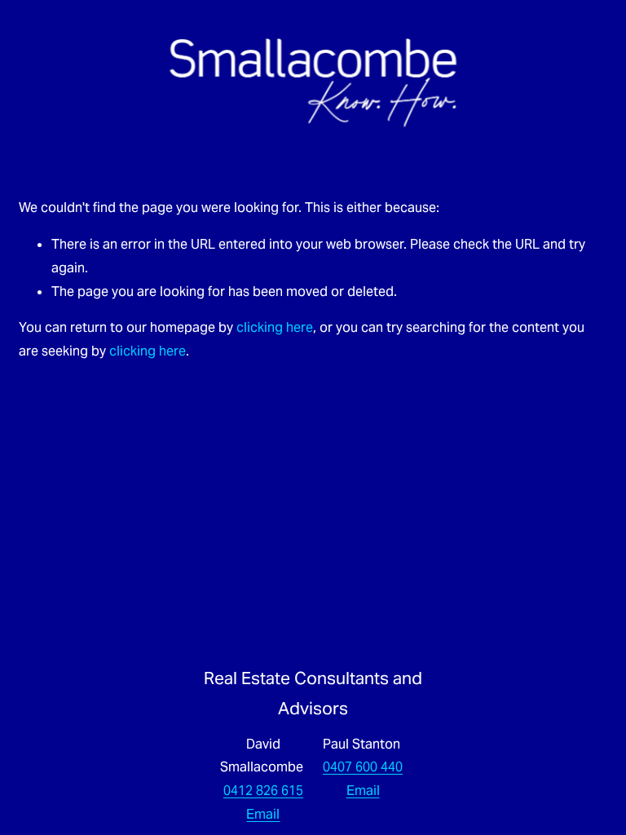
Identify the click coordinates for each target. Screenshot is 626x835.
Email (263, 814)
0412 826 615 (263, 790)
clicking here (274, 327)
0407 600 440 (363, 766)
